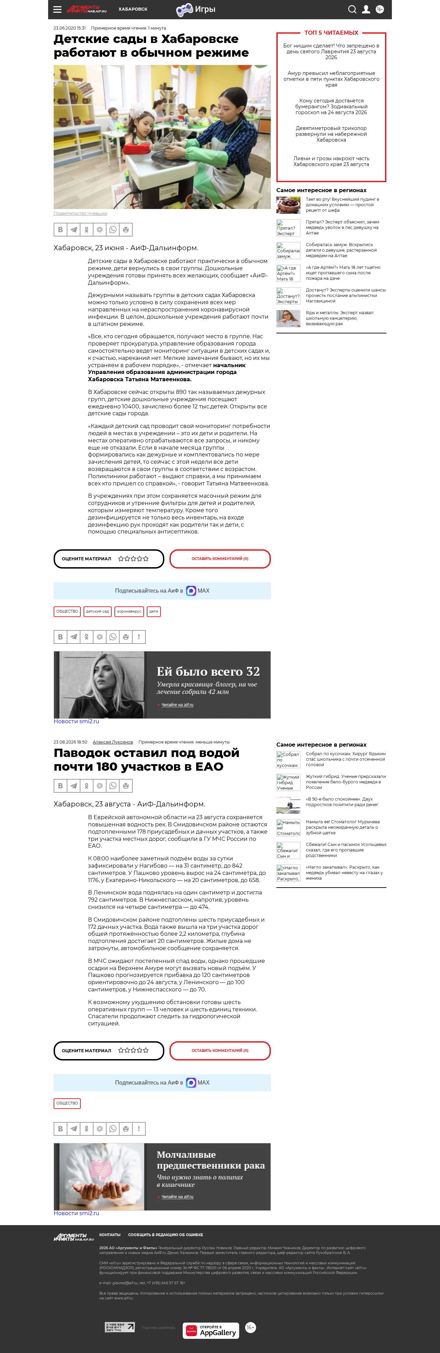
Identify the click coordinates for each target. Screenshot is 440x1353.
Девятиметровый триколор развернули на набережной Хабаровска (331, 134)
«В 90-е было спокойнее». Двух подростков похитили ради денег (342, 801)
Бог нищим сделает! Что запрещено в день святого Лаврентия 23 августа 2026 (331, 51)
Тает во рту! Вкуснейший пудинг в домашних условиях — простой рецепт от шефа (342, 205)
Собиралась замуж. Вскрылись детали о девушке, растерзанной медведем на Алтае (341, 250)
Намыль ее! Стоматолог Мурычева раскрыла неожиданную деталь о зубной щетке (343, 827)
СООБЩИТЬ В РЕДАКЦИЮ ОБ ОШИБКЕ (165, 1235)
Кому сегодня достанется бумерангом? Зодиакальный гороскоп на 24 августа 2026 (331, 107)
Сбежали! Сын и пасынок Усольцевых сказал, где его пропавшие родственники (346, 850)
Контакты (109, 1235)
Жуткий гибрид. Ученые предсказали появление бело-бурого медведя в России (346, 782)
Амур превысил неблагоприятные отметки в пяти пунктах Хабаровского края (332, 79)
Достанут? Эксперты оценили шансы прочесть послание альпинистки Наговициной (346, 295)
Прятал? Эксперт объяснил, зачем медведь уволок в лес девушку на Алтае (342, 227)
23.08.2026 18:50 (70, 742)
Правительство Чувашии (80, 213)
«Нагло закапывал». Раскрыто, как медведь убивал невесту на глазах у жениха (344, 873)
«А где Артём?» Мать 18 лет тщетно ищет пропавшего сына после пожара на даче (343, 273)
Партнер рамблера (158, 1328)
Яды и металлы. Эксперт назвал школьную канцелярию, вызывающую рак (340, 318)
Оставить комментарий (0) (220, 559)
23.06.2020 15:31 (70, 28)
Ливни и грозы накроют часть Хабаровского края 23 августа (332, 161)
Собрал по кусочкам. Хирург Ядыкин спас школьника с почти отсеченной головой (346, 759)
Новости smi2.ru (76, 721)
